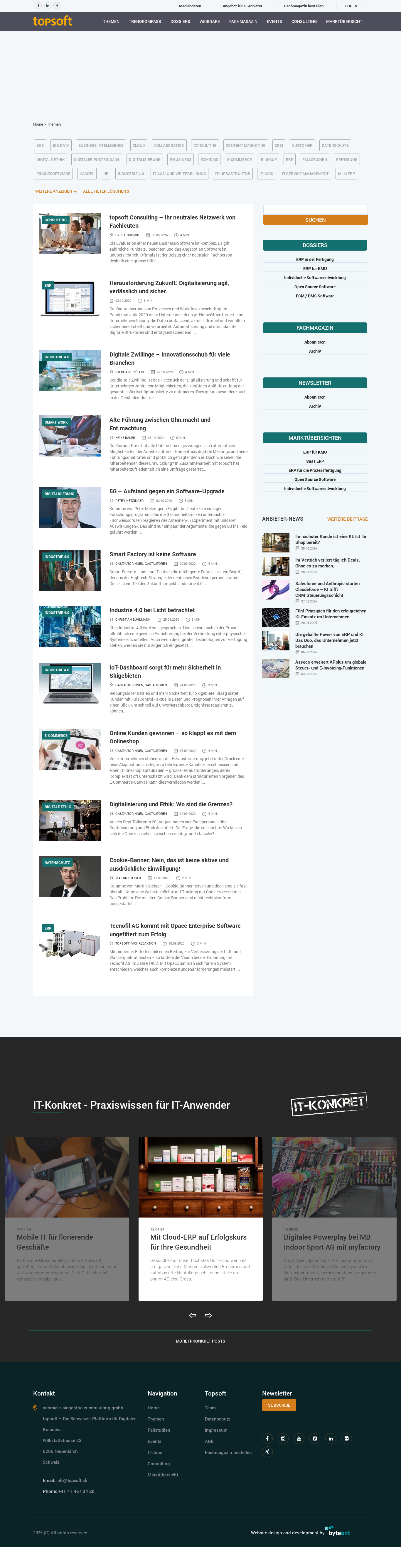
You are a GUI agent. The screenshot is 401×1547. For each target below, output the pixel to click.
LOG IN (351, 6)
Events (274, 21)
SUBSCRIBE (279, 1405)
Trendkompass (145, 21)
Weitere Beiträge (347, 519)
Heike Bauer (125, 437)
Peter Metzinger (129, 500)
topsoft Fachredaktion (135, 943)
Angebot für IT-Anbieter (242, 6)
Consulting (304, 21)
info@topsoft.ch (71, 1480)
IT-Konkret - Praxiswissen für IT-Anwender (131, 1105)
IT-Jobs (155, 1452)
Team (210, 1408)
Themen (111, 21)
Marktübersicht (344, 21)
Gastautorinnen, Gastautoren (141, 563)
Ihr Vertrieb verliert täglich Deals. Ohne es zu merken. (327, 563)
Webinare (210, 21)
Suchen (315, 219)
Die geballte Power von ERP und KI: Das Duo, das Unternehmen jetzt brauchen (330, 640)
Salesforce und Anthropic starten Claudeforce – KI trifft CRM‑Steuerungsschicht (327, 589)
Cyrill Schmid (127, 235)
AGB (209, 1441)
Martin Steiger (128, 878)
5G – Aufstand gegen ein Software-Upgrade (167, 491)
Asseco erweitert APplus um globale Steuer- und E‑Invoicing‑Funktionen (330, 665)
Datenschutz (217, 1419)
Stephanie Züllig (129, 372)
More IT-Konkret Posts (200, 1341)
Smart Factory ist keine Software (152, 554)
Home (38, 124)
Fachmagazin (243, 21)
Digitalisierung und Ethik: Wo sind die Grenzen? (170, 804)
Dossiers (180, 21)
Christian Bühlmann (133, 619)
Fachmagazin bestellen (304, 6)
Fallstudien (159, 1430)
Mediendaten (190, 6)
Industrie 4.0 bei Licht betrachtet (152, 610)
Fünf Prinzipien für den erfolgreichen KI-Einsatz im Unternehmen (330, 614)
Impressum (216, 1430)
